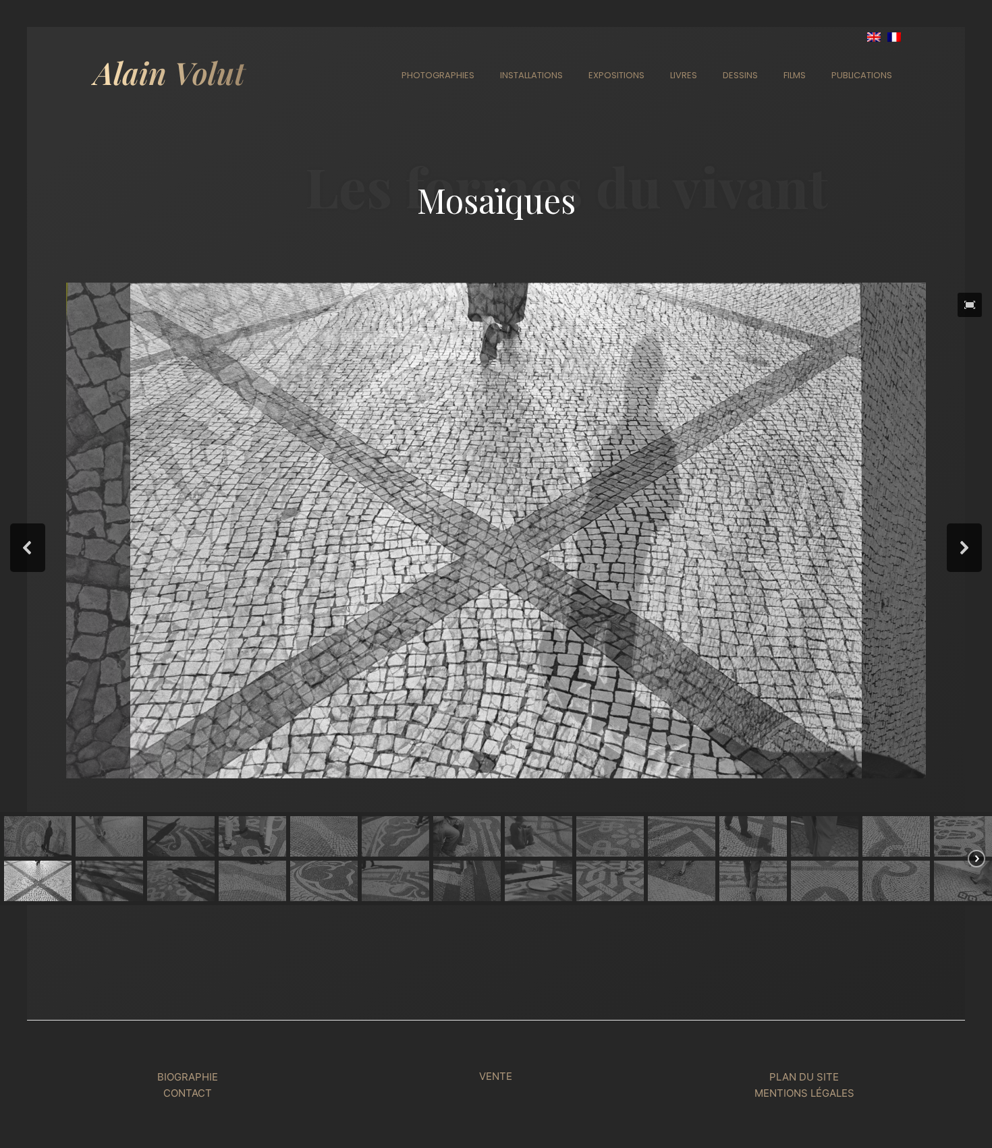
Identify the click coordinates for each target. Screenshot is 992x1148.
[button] (969, 304)
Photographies (438, 75)
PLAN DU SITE (804, 1076)
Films (794, 75)
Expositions (616, 75)
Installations (531, 75)
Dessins (740, 75)
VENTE (495, 1076)
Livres (683, 75)
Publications (861, 75)
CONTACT (187, 1093)
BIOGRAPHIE (187, 1076)
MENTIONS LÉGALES (804, 1093)
